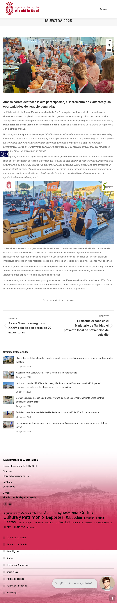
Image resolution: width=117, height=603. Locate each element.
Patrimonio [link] (77, 522)
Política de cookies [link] (15, 579)
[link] (112, 9)
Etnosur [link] (89, 518)
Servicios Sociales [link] (103, 522)
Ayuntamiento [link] (68, 513)
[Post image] (8, 360)
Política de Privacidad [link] (17, 586)
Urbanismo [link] (31, 527)
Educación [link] (74, 518)
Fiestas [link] (10, 522)
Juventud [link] (62, 522)
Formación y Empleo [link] (25, 523)
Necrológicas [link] (13, 551)
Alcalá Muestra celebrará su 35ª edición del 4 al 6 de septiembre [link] (46, 372)
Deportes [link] (55, 517)
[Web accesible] (3, 154)
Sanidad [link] (88, 523)
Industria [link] (49, 522)
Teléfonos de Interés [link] (16, 537)
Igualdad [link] (39, 522)
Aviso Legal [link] (12, 592)
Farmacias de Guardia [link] (17, 544)
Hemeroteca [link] (69, 300)
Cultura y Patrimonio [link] (24, 517)
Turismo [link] (19, 527)
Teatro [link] (7, 527)
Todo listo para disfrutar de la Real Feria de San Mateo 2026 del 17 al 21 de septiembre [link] (57, 412)
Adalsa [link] (10, 558)
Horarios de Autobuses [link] (17, 565)
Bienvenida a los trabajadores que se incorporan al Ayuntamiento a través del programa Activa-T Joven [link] (62, 425)
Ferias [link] (100, 518)
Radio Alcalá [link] (12, 572)
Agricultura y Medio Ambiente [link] (23, 513)
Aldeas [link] (50, 513)
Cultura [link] (87, 513)
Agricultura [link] (58, 300)
